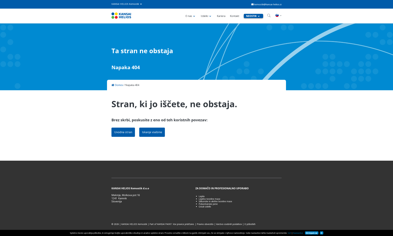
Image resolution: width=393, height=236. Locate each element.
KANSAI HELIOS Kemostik (125, 3)
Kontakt (234, 16)
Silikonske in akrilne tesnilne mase (215, 201)
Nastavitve (298, 233)
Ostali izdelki (205, 206)
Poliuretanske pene (208, 204)
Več (289, 233)
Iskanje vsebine (152, 132)
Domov (118, 85)
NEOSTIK (251, 16)
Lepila (201, 196)
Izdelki (204, 16)
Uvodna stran (123, 132)
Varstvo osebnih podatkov (229, 224)
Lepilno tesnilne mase (209, 199)
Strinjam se (311, 233)
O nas (188, 16)
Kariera (221, 16)
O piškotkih (249, 224)
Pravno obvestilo (205, 224)
